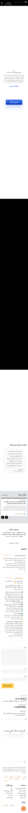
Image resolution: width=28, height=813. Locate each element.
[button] (2, 80)
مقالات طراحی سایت (19, 513)
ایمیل (25, 676)
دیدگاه (25, 647)
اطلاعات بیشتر (14, 86)
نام (26, 668)
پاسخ (24, 571)
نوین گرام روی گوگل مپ (18, 731)
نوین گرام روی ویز (7, 731)
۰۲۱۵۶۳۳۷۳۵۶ (19, 707)
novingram (20, 578)
